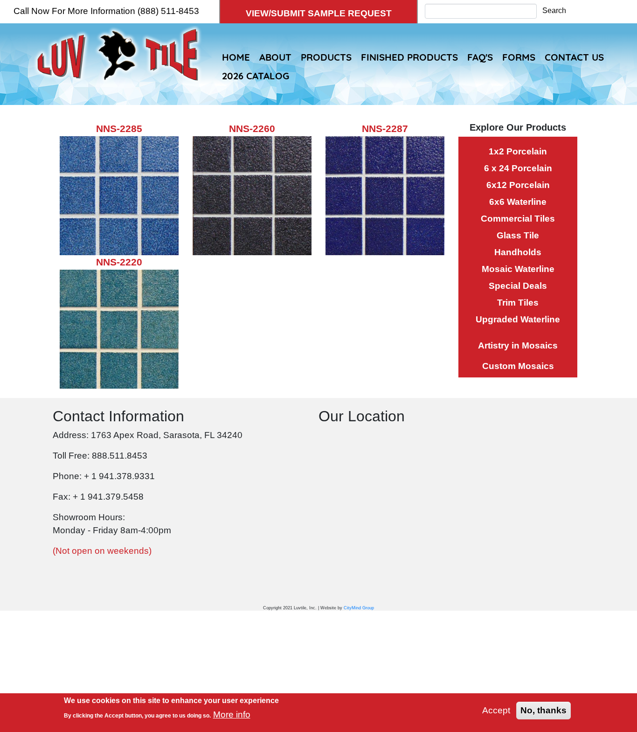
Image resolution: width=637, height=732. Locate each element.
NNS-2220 (119, 262)
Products (326, 57)
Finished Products (409, 57)
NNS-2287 (385, 128)
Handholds (517, 252)
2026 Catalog (255, 76)
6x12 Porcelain (518, 185)
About (275, 57)
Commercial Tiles (518, 218)
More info (231, 714)
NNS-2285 (119, 128)
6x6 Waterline (518, 202)
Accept (496, 710)
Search (554, 10)
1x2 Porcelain (518, 151)
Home (236, 57)
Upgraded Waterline (518, 319)
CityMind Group (359, 608)
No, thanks (543, 710)
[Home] (118, 35)
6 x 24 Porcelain (518, 168)
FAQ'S (480, 57)
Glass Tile (518, 235)
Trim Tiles (518, 302)
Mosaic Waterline (518, 269)
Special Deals (518, 286)
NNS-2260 (252, 128)
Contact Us (574, 57)
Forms (518, 57)
